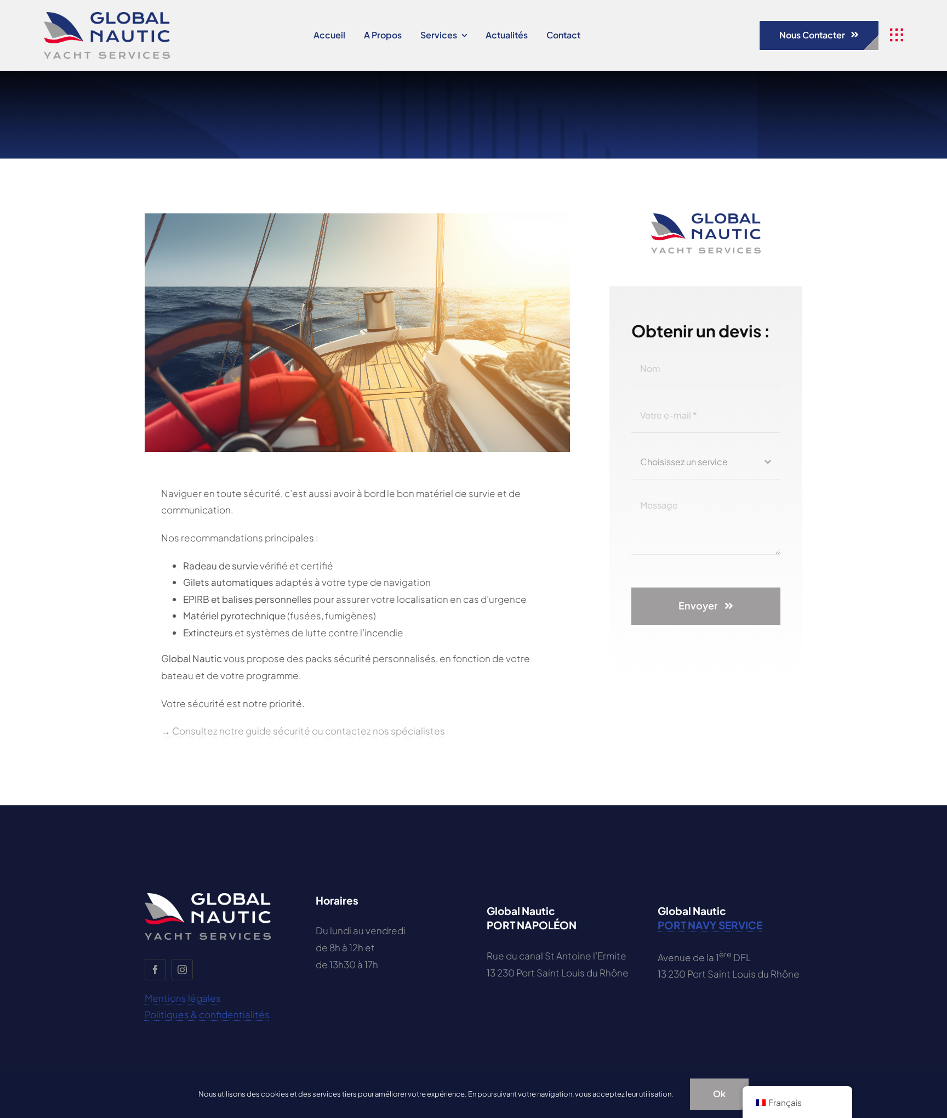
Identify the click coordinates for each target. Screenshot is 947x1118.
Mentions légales (183, 998)
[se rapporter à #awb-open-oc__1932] (896, 35)
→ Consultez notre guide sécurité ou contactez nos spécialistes (303, 731)
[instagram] (182, 969)
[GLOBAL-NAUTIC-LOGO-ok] (107, 16)
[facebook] (155, 969)
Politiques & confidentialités (207, 1014)
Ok (719, 1093)
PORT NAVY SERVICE (710, 924)
